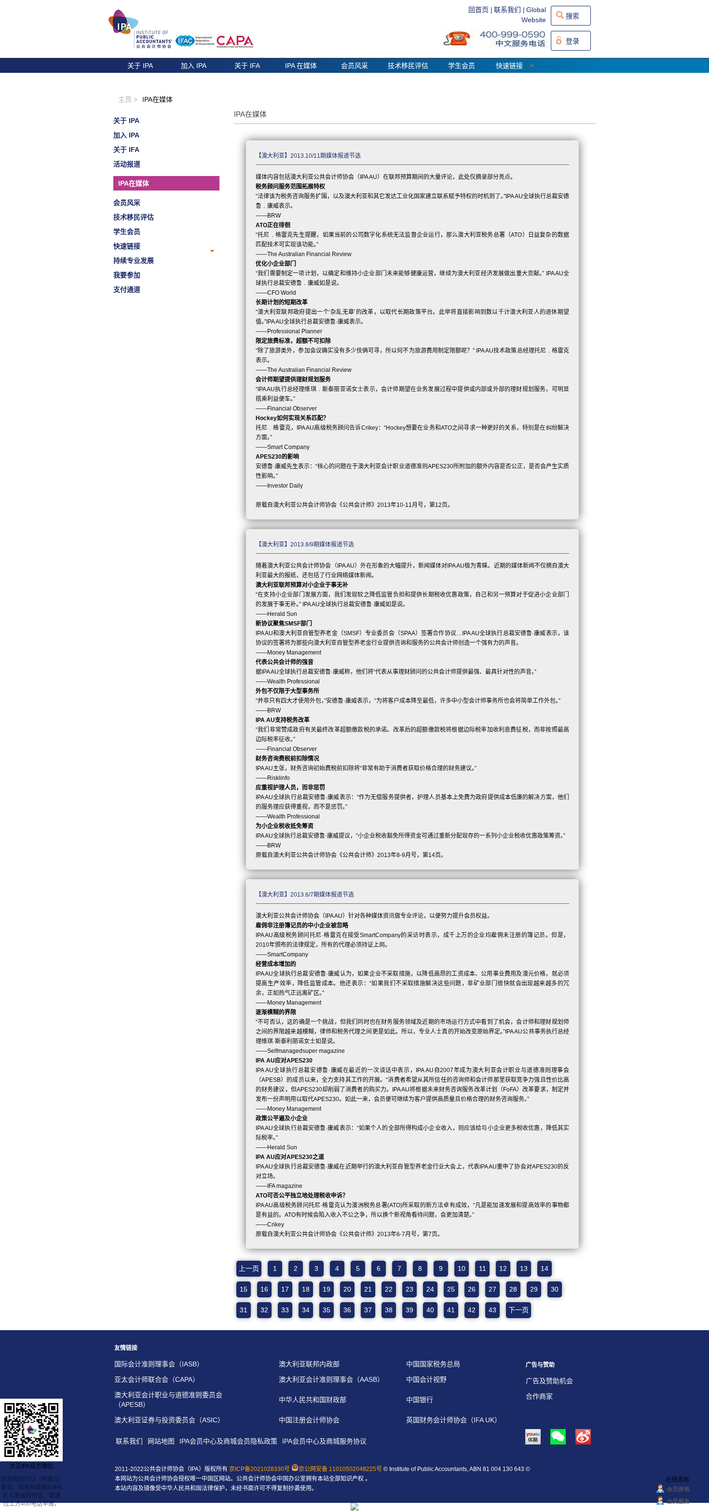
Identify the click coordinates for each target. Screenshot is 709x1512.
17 (285, 1289)
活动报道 (126, 164)
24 (430, 1289)
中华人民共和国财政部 (312, 1399)
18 (306, 1289)
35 (326, 1310)
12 (503, 1268)
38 (389, 1310)
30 (555, 1289)
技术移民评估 (408, 65)
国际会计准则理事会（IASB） (159, 1364)
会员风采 (354, 65)
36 (347, 1310)
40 (430, 1310)
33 (285, 1310)
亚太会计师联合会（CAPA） (156, 1379)
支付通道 (126, 289)
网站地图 (161, 1441)
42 (472, 1310)
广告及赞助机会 (549, 1381)
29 (534, 1289)
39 (409, 1310)
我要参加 (126, 275)
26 (472, 1289)
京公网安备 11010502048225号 (340, 1469)
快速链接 (510, 65)
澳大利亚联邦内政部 (309, 1364)
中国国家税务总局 (433, 1364)
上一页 (249, 1268)
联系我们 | (509, 10)
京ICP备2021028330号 (259, 1469)
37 (368, 1310)
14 (544, 1268)
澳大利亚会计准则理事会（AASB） (331, 1379)
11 (482, 1268)
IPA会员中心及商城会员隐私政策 (228, 1441)
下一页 (518, 1310)
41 (451, 1310)
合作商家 (539, 1396)
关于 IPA (140, 65)
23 (409, 1289)
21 (368, 1289)
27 (492, 1289)
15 (243, 1289)
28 (513, 1289)
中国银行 (419, 1399)
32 (264, 1310)
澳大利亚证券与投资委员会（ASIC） (169, 1420)
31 (243, 1310)
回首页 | (480, 10)
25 (451, 1289)
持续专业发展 (133, 260)
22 (389, 1289)
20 (347, 1289)
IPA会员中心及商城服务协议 (324, 1441)
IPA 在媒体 (301, 65)
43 (492, 1310)
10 (461, 1268)
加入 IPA (193, 65)
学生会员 (461, 65)
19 (326, 1289)
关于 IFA (247, 65)
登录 (572, 41)
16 (264, 1289)
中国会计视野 (426, 1379)
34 (306, 1310)
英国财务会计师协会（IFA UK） (453, 1420)
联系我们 (129, 1441)
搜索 (572, 16)
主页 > (127, 99)
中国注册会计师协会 (309, 1420)
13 (524, 1268)
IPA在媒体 (133, 183)
